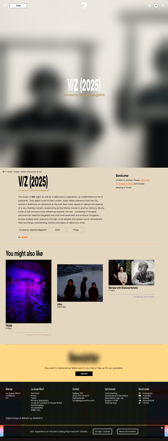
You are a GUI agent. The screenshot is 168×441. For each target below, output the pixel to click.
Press (33, 395)
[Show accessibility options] (150, 5)
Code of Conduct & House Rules (46, 403)
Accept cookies (102, 431)
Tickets (18, 6)
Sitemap (9, 389)
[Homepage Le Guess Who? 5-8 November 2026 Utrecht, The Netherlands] (84, 6)
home (9, 172)
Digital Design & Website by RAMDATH (24, 418)
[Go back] (4, 172)
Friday (76, 230)
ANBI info (35, 410)
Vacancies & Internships (116, 395)
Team (33, 398)
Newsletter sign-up (114, 398)
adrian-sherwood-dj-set (31, 172)
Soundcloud (148, 400)
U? (7, 398)
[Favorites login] (156, 5)
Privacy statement (40, 400)
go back (25, 237)
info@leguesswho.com (83, 400)
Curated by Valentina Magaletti (33, 230)
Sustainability (37, 405)
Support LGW (111, 400)
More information (127, 431)
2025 (57, 230)
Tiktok (145, 403)
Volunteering (111, 393)
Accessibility (37, 407)
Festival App (111, 403)
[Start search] (162, 6)
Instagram (147, 393)
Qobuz (145, 398)
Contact (75, 389)
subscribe (84, 374)
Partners (35, 393)
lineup (16, 172)
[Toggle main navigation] (4, 6)
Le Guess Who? (13, 393)
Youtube (146, 395)
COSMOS (10, 395)
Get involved (110, 389)
